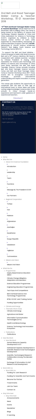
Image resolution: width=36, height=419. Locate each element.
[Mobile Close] (1, 155)
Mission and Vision (12, 260)
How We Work (8, 338)
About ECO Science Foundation (17, 162)
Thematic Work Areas (14, 309)
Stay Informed (8, 393)
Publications (10, 332)
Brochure (18, 98)
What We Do (7, 268)
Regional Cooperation (14, 199)
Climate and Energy (13, 306)
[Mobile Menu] (33, 9)
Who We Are (7, 159)
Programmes (11, 271)
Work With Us (8, 368)
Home (5, 157)
